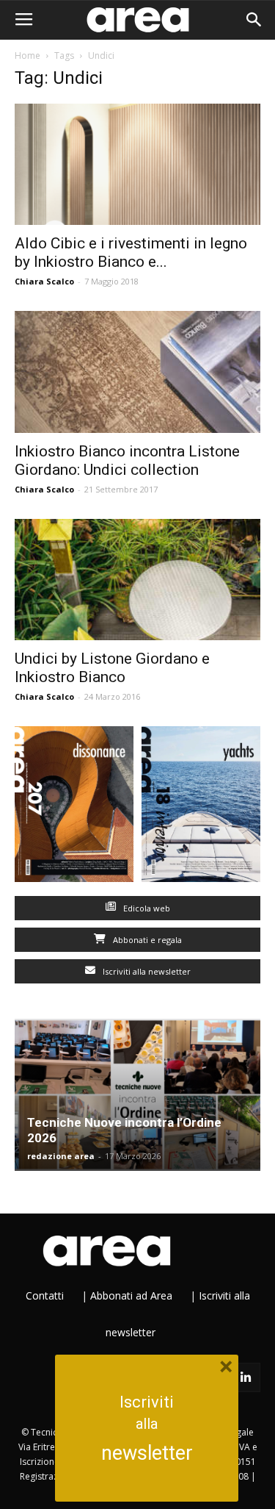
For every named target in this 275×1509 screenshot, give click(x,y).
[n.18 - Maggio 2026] (201, 807)
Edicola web (145, 908)
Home (27, 55)
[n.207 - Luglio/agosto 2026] (74, 807)
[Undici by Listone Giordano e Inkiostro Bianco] (137, 579)
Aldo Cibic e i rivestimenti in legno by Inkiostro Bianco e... (131, 252)
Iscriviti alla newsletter (145, 971)
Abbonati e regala (146, 939)
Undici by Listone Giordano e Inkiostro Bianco (112, 668)
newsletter (147, 1453)
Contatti (45, 1295)
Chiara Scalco (44, 281)
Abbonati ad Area (131, 1295)
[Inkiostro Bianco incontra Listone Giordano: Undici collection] (137, 371)
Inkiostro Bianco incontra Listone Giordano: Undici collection (127, 460)
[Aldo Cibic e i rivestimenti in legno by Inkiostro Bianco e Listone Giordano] (137, 164)
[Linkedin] (245, 1377)
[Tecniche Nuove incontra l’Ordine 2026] (137, 1095)
